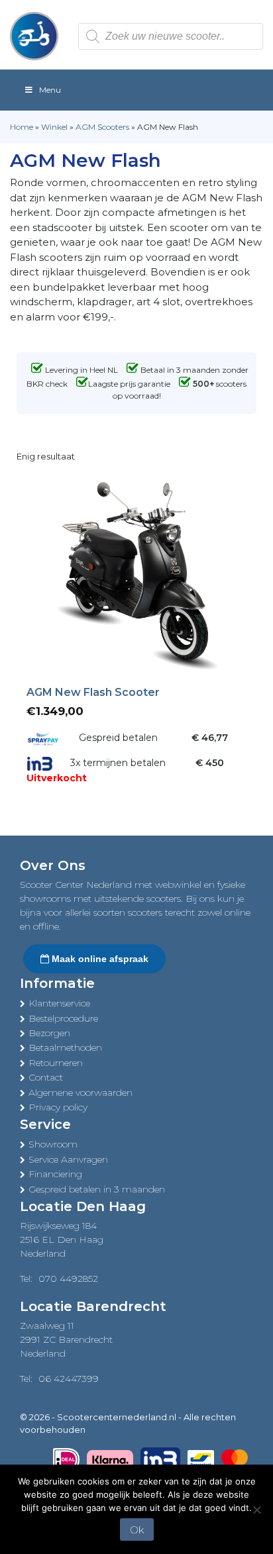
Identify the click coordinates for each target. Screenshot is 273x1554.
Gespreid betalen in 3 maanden (96, 1189)
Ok (137, 1530)
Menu (50, 90)
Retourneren (55, 1063)
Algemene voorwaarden (80, 1092)
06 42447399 (68, 1378)
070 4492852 (68, 1279)
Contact (45, 1077)
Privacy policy (57, 1107)
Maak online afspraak (98, 958)
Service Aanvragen (68, 1159)
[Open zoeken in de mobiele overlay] (170, 36)
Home (21, 127)
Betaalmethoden (65, 1047)
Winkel (54, 127)
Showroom (53, 1144)
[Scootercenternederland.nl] (34, 35)
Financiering (55, 1174)
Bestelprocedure (63, 1018)
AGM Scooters (102, 127)
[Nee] (256, 1509)
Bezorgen (49, 1033)
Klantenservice (59, 1003)
